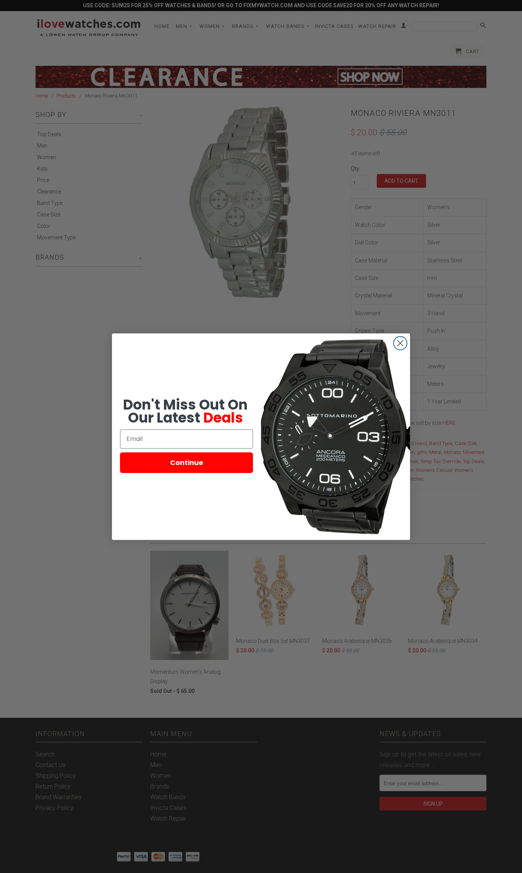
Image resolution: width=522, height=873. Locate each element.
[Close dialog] (400, 343)
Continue (186, 462)
